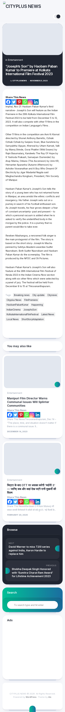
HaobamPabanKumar (17, 304)
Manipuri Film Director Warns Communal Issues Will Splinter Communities (28, 402)
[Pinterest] (19, 102)
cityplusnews (18, 81)
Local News (13, 319)
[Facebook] (8, 102)
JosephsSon (30, 309)
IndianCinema (14, 309)
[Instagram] (30, 102)
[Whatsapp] (25, 102)
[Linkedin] (36, 102)
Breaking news (22, 295)
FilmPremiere (31, 300)
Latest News (47, 314)
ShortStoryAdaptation (33, 319)
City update (38, 295)
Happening (37, 304)
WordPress (31, 697)
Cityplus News (14, 300)
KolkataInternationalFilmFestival (22, 314)
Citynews (52, 295)
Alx (49, 697)
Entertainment (15, 59)
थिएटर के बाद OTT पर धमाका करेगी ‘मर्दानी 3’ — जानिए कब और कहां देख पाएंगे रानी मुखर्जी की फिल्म (31, 488)
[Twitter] (14, 102)
